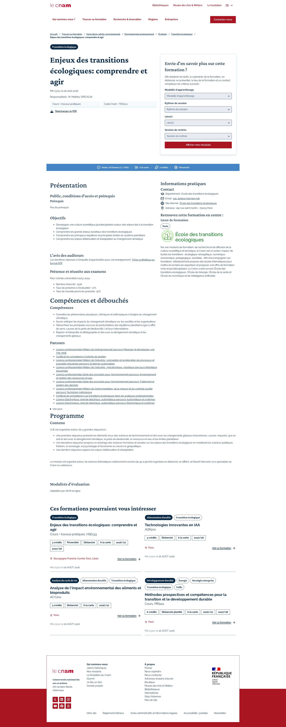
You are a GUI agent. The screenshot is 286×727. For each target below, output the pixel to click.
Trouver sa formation (94, 19)
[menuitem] (160, 5)
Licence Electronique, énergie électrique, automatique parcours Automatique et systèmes (105, 399)
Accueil (53, 34)
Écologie (162, 34)
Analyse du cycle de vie (64, 580)
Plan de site (151, 700)
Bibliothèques (152, 689)
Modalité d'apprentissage (179, 89)
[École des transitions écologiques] (198, 236)
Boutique (150, 682)
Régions (153, 19)
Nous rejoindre (153, 671)
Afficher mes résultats (198, 144)
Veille (179, 587)
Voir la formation (126, 559)
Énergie (183, 580)
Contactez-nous (223, 19)
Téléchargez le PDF (66, 111)
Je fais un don (94, 682)
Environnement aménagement (139, 34)
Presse (148, 668)
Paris (165, 226)
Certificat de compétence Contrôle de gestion (81, 356)
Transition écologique (181, 34)
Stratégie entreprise (203, 580)
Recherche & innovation (127, 19)
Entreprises (171, 19)
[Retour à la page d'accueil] (60, 5)
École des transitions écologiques (198, 203)
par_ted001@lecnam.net (186, 198)
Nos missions (94, 671)
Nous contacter (153, 675)
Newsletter (220, 713)
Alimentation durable (159, 517)
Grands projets (95, 685)
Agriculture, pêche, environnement (103, 34)
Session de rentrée (175, 130)
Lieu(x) (168, 116)
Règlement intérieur (113, 713)
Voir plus (57, 409)
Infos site (91, 713)
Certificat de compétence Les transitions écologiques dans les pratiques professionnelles (105, 395)
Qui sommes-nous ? (63, 19)
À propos (150, 664)
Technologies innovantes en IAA (172, 525)
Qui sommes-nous (97, 664)
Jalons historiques (97, 668)
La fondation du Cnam (99, 675)
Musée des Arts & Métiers (159, 685)
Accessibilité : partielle (196, 713)
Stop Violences (153, 696)
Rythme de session (176, 103)
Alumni (90, 678)
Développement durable (160, 580)
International (151, 692)
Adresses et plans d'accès (159, 678)
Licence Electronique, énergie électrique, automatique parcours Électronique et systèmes (105, 403)
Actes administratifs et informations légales (153, 713)
